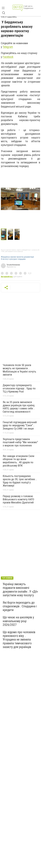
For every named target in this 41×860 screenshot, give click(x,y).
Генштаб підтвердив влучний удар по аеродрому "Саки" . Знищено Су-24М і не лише (20, 425)
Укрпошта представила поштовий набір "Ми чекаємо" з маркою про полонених (20, 442)
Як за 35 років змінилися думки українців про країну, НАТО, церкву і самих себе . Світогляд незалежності (19, 407)
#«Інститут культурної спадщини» (13, 259)
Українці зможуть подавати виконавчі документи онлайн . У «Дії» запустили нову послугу (20, 589)
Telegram (8, 47)
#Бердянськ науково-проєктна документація (17, 257)
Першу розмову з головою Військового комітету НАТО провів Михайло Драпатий (18, 499)
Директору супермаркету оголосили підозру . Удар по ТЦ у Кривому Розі (19, 388)
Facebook (8, 57)
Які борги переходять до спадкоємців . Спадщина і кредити (20, 606)
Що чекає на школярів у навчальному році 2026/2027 (18, 621)
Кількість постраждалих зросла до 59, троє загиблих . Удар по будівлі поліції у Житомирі (20, 480)
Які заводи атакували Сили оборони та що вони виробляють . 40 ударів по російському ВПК (18, 460)
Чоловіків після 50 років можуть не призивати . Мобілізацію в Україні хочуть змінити (19, 369)
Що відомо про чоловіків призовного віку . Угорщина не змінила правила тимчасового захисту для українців (19, 639)
